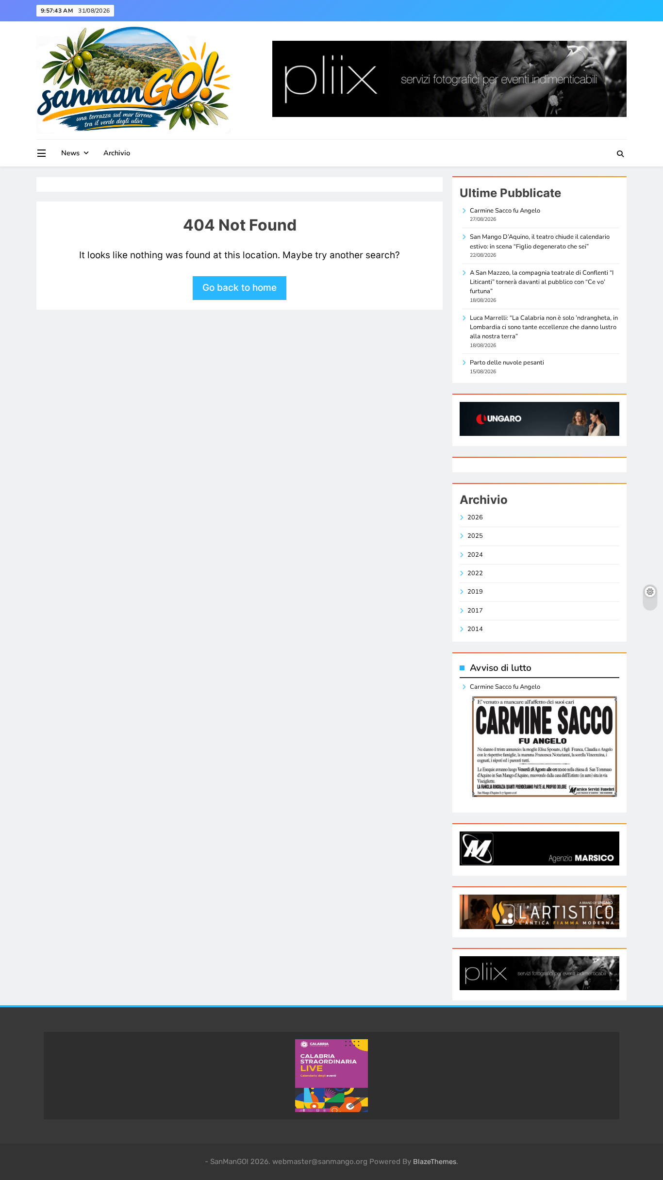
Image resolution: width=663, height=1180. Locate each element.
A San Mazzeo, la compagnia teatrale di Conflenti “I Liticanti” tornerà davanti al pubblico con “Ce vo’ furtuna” (541, 282)
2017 (475, 610)
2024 (475, 554)
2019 (475, 591)
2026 (475, 517)
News (70, 153)
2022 (475, 573)
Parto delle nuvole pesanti (507, 362)
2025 (475, 536)
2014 (475, 629)
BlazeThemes (434, 1162)
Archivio (116, 153)
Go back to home (239, 287)
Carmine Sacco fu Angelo (505, 210)
